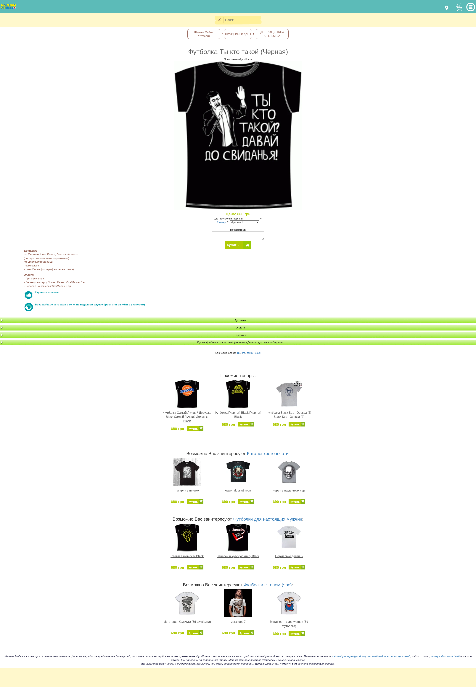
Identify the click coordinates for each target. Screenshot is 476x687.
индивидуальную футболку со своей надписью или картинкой (371, 656)
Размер (222, 222)
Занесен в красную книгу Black (238, 556)
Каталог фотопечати (267, 453)
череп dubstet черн (238, 490)
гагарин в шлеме (187, 490)
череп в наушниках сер (289, 490)
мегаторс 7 (238, 621)
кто (243, 352)
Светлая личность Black (187, 556)
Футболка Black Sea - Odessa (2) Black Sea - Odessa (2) (289, 415)
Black (258, 352)
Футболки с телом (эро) (268, 584)
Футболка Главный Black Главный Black (238, 415)
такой (250, 352)
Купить (233, 245)
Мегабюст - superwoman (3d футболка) (289, 624)
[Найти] (219, 20)
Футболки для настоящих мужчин (267, 519)
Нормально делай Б (289, 556)
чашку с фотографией (445, 656)
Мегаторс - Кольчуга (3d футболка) (187, 621)
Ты (238, 352)
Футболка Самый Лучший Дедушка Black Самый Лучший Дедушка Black (187, 417)
